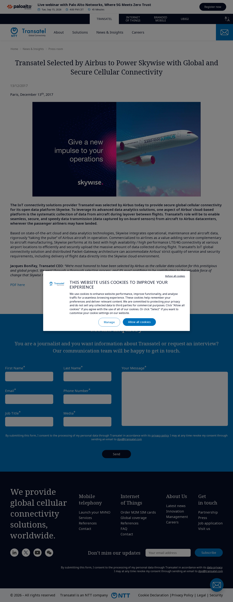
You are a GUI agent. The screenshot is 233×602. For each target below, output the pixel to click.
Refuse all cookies (175, 275)
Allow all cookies (139, 322)
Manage (109, 322)
